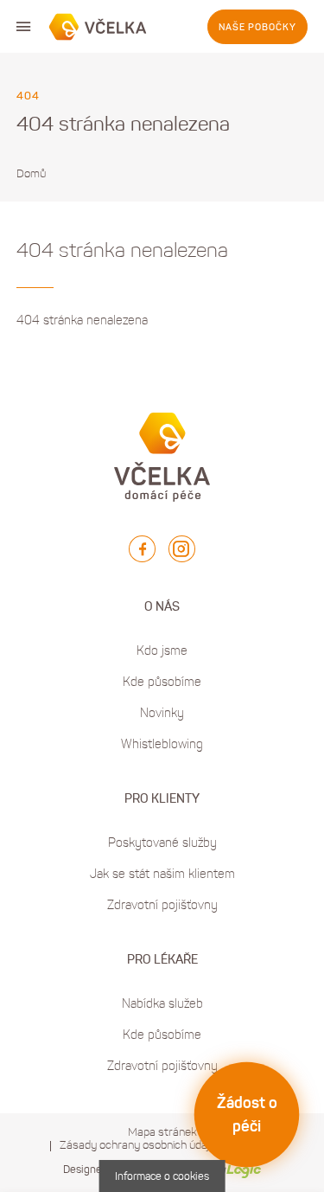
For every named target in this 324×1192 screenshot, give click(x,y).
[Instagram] (181, 548)
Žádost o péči (247, 1114)
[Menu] (23, 27)
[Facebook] (142, 548)
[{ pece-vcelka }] (98, 27)
